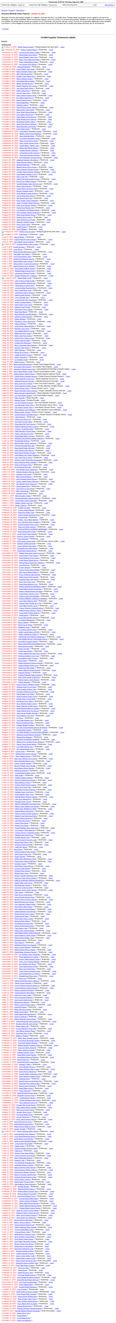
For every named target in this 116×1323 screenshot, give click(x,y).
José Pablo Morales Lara (25, 720)
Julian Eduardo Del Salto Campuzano (28, 1021)
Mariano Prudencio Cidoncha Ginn (27, 1213)
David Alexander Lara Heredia (26, 126)
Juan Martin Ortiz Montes (21, 254)
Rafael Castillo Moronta (22, 295)
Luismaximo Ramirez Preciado (25, 273)
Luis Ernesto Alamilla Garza (27, 629)
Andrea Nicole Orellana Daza (27, 1296)
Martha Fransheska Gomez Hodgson (27, 981)
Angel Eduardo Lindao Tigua (24, 794)
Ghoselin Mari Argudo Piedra (25, 1105)
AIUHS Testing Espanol (25, 47)
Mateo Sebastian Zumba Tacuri (27, 706)
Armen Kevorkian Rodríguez (23, 997)
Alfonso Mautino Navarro (24, 79)
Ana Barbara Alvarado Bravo (24, 923)
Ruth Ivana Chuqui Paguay (25, 1110)
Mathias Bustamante (21, 770)
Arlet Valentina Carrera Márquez (25, 410)
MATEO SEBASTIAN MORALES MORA (32, 586)
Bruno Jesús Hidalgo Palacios (26, 181)
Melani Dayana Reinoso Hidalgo (25, 950)
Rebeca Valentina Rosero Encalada (30, 591)
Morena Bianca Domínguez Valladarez (31, 563)
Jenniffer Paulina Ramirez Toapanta (28, 172)
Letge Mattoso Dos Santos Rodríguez (27, 455)
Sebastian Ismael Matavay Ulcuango (29, 735)
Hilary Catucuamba (22, 491)
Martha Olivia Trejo (23, 1313)
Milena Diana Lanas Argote (25, 110)
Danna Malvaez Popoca (23, 782)
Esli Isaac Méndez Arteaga (27, 1275)
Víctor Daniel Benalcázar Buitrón (25, 1136)
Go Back (6, 29)
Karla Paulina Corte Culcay (23, 305)
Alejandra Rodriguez (23, 165)
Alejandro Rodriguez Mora (24, 1251)
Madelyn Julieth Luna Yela (23, 503)
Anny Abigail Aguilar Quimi (25, 749)
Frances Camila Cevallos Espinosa (26, 813)
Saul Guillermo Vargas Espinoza (25, 1184)
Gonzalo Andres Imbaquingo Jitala (30, 1074)
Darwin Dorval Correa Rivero (23, 1246)
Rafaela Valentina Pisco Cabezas (26, 276)
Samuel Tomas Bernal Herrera (26, 744)
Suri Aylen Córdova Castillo (24, 888)
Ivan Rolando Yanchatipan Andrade (28, 210)
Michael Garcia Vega (21, 873)
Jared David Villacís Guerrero (24, 293)
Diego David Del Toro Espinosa (25, 424)
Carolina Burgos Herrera (27, 1098)
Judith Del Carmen (21, 847)
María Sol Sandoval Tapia (25, 723)
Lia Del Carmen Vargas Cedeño (29, 52)
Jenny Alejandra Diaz (22, 297)
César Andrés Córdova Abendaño (26, 500)
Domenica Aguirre (20, 864)
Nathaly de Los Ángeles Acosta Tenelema (30, 742)
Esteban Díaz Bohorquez (23, 343)
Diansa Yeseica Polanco (22, 1222)
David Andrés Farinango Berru (24, 1182)
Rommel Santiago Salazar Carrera (26, 1148)
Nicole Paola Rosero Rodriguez (26, 124)
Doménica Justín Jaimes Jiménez (26, 890)
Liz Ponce (20, 718)
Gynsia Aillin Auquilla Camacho (28, 618)
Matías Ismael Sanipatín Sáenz (24, 1005)
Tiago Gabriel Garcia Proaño (28, 966)
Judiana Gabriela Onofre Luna (28, 665)
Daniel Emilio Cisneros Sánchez (26, 107)
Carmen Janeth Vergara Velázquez (27, 481)
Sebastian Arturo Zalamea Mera (29, 1083)
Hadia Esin (18, 1151)
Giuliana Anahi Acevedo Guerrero (25, 239)
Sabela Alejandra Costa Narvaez (25, 911)
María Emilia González (25, 646)
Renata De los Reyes (22, 352)
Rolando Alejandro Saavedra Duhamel (29, 1308)
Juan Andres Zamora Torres (24, 407)
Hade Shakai (19, 775)
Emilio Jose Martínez (24, 1320)
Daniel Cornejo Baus (21, 1012)
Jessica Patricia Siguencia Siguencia (27, 985)
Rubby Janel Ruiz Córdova (23, 336)
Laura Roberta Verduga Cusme (27, 174)
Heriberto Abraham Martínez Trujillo (27, 472)
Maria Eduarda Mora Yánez (27, 532)
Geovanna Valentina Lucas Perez (27, 692)
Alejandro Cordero (25, 1064)
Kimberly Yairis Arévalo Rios (25, 76)
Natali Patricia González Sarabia (27, 1292)
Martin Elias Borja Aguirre (22, 1009)
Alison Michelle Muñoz (26, 136)
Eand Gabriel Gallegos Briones (25, 268)
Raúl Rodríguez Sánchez (23, 885)
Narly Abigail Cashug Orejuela (24, 242)
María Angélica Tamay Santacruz (25, 443)
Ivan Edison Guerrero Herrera (27, 641)
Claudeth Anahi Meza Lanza (28, 976)
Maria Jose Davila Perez (27, 969)
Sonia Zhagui (18, 849)
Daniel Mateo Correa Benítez (23, 1139)
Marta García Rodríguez (24, 477)
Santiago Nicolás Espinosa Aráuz (25, 1177)
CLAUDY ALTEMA (24, 508)
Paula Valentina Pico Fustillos (29, 957)
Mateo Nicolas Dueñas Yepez (24, 938)
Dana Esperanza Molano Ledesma (25, 1170)
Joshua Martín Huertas (24, 730)
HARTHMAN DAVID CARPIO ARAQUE (27, 933)
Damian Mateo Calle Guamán (23, 261)
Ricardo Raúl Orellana (22, 441)
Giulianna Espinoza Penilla (24, 845)
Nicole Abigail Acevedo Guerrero (27, 193)
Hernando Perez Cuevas (23, 802)
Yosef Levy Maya (23, 1268)
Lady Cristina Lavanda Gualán (25, 281)
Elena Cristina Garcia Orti (23, 818)
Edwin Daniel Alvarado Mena (23, 1124)
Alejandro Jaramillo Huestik (25, 222)
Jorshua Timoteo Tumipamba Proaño (27, 833)
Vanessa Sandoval (20, 1017)
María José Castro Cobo (23, 787)
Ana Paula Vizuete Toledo (23, 422)
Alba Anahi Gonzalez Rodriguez (25, 790)
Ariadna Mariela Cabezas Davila (24, 374)
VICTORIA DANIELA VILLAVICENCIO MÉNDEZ (32, 732)
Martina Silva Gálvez (22, 825)
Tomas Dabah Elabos (26, 1284)
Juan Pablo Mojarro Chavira (25, 1265)
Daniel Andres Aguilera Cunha (25, 1258)
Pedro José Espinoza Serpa (28, 141)
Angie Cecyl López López (23, 995)
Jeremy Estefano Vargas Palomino (28, 203)
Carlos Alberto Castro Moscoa (26, 117)
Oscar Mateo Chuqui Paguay (23, 1239)
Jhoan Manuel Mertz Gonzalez (26, 1294)
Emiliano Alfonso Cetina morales (27, 244)
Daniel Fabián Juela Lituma (23, 883)
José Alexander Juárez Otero (24, 405)
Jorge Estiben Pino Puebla (23, 1143)
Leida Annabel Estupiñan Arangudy (28, 1277)
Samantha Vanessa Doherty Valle (27, 1263)
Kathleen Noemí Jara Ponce (24, 792)
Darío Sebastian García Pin (28, 1103)
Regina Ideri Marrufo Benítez (28, 148)
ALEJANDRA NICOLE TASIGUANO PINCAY (33, 639)
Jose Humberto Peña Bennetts (24, 1163)
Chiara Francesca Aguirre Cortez (29, 971)
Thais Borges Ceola (21, 928)
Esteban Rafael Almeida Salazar (25, 785)
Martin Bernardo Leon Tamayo (24, 902)
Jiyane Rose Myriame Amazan (29, 155)
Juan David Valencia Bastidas (27, 1043)
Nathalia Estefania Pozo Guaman (25, 945)
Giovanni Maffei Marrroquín (28, 1287)
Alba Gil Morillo (19, 237)
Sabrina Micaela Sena (24, 1306)
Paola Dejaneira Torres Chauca (29, 558)
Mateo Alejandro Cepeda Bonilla (25, 393)
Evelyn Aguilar (22, 517)
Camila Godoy (20, 751)
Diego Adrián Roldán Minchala (24, 448)
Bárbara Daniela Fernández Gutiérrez (30, 1045)
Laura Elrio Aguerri (20, 1007)
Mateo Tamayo (19, 362)
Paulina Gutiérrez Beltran (29, 50)
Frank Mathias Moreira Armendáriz (30, 589)
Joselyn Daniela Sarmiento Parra (29, 515)
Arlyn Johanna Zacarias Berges (25, 909)
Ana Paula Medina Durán (24, 1114)
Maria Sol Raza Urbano (22, 921)
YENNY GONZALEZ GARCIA (28, 634)
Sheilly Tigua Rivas (21, 357)
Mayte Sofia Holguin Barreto (23, 364)
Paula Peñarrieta (22, 539)
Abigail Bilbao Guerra (26, 1088)
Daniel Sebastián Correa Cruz (24, 379)
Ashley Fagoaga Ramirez (23, 302)
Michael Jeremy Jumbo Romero (28, 680)
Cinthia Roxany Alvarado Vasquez (26, 376)
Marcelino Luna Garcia (22, 328)
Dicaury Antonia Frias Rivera (23, 1244)
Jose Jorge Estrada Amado (28, 1282)
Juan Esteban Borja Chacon (26, 196)
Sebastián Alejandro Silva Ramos (27, 160)
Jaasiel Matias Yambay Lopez (29, 146)
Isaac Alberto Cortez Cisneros (28, 658)
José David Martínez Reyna (26, 1196)
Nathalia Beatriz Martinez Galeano (26, 797)
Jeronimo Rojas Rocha (23, 1112)
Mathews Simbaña (22, 1036)
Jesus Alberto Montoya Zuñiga (27, 1304)
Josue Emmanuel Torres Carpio (28, 524)
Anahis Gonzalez (23, 649)
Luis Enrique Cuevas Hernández (29, 954)
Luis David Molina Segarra (23, 395)
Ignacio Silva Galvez (22, 823)
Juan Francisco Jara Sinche (25, 489)
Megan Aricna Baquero (21, 1002)
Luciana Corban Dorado (22, 868)
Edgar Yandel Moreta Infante (28, 62)
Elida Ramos (23, 234)
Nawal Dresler (22, 1270)
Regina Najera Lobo (22, 1026)
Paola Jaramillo (20, 398)
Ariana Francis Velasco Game (24, 338)
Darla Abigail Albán (22, 103)
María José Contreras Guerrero (26, 1215)
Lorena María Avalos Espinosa (29, 153)
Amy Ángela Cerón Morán (27, 964)
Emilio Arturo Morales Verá (25, 208)
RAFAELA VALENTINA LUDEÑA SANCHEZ (29, 438)
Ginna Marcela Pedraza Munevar (28, 1280)
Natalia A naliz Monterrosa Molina (26, 816)
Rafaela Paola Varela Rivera (24, 835)
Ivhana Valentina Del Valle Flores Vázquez (32, 653)
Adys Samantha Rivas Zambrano (29, 522)
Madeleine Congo (24, 627)
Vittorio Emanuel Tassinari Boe (25, 1155)
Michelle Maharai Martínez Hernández (27, 1311)
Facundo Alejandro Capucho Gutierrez (27, 498)
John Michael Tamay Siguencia (26, 484)
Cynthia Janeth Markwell (26, 510)
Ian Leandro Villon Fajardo (22, 367)
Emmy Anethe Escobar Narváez (29, 575)
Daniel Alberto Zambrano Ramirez (26, 952)
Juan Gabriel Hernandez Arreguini (25, 1241)
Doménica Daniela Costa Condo (28, 656)
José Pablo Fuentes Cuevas (28, 606)
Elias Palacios (19, 942)
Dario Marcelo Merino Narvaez (24, 768)
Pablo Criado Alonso (23, 91)
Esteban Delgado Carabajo (25, 725)
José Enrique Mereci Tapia (22, 256)
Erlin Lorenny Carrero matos (26, 541)
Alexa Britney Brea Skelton (23, 907)
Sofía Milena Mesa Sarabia (25, 81)
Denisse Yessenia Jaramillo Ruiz (25, 1175)
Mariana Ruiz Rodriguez (24, 737)
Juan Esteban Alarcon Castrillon (29, 974)
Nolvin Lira (22, 978)
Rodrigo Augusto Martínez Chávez (30, 610)
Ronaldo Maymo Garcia (24, 217)
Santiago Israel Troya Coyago (26, 687)
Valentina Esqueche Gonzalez (24, 381)
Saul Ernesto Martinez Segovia (24, 1172)
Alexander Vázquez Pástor (26, 1095)
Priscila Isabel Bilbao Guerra (24, 1230)
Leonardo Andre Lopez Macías (29, 579)
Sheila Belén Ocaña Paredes (26, 1055)
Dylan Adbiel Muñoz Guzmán (24, 436)
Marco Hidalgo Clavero (23, 756)
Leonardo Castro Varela (23, 474)
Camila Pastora (22, 227)
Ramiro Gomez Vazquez (23, 412)
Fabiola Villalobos (20, 324)
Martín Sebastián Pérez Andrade (25, 1227)
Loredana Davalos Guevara (25, 1253)
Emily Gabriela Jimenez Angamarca (28, 212)
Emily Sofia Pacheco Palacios (26, 1119)
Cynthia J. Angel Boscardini (24, 429)
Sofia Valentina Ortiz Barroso (24, 450)
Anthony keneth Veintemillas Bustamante (28, 460)
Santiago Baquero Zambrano (28, 150)
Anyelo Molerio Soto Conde (25, 69)
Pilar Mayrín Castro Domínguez (25, 321)
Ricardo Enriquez (19, 247)
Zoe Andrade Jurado (21, 360)
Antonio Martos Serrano (22, 1179)
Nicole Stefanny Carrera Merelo (24, 1237)
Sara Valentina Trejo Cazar (25, 716)
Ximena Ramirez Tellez (22, 1232)
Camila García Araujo (25, 651)
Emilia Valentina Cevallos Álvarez (26, 386)
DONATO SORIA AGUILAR (26, 543)
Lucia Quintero (22, 1289)
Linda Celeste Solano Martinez (25, 326)
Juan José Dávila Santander (27, 1048)
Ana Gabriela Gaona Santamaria (26, 469)
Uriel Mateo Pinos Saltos (25, 701)
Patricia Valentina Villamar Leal (25, 283)
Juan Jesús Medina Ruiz (23, 799)
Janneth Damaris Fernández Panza (26, 414)
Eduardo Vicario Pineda (22, 307)
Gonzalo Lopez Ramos (22, 348)
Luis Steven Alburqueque (26, 620)
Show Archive (109, 5)
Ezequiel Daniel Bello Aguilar (28, 1198)
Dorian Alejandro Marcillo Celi (24, 1225)
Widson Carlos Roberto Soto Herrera (27, 806)
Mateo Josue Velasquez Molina (29, 60)
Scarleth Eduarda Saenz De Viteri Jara (29, 184)
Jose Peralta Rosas (23, 1318)
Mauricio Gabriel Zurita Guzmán (25, 780)
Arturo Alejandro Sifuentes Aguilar (28, 169)
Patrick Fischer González (23, 983)
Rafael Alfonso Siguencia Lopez (24, 1234)
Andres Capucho (20, 505)
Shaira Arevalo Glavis (22, 916)
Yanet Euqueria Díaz (23, 486)
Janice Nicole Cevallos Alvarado (27, 713)
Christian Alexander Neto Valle (24, 446)
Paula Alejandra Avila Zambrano (24, 1134)
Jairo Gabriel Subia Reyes (25, 114)
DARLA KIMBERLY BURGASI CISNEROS (33, 598)
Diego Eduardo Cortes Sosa (28, 57)
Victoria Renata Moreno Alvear (25, 897)
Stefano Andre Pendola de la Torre (30, 603)
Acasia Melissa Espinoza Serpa (27, 189)
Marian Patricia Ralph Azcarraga (24, 1126)
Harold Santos (23, 615)
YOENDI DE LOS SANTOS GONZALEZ (31, 637)
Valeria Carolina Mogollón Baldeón (25, 1141)
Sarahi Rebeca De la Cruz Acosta (28, 711)
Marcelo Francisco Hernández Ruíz (30, 1081)
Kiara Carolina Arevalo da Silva (26, 1261)
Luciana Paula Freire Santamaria (25, 300)
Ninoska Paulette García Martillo (25, 766)
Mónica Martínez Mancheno (23, 1220)
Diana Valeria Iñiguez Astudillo (26, 1107)
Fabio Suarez (19, 892)
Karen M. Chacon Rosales (25, 536)
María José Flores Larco (27, 582)
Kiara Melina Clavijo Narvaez (24, 866)
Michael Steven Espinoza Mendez (26, 899)
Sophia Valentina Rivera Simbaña (29, 670)
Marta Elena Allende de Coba (24, 1249)
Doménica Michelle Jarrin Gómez (27, 1024)
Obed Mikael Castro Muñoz (28, 55)
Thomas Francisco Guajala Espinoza (31, 608)
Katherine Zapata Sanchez (23, 317)
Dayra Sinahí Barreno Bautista (26, 112)
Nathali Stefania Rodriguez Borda (30, 1206)
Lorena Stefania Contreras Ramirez (26, 988)
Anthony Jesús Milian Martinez (28, 520)
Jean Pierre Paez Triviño (24, 1033)
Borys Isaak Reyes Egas (23, 290)
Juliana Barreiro (20, 417)
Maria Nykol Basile (21, 312)
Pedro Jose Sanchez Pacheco (26, 205)
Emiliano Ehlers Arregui (22, 871)
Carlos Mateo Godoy (23, 129)
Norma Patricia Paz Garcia (23, 1122)
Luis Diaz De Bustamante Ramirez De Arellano (32, 727)
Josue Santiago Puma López (26, 546)
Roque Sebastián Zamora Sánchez (26, 391)
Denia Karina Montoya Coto (28, 584)
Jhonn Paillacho (22, 229)
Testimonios (20, 10)
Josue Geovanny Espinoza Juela (26, 840)
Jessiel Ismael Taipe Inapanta (27, 534)
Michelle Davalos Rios (22, 837)
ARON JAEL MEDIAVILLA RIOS (25, 809)
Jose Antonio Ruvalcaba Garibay (29, 1040)
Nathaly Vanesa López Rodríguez (30, 134)
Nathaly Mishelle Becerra (24, 83)
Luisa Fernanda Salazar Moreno (26, 479)
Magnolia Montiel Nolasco (26, 1189)
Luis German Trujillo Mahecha (25, 830)
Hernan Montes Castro (22, 388)
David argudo (22, 661)
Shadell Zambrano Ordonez (24, 778)
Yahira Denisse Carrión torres (24, 285)
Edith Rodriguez (20, 350)
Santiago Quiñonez (24, 673)
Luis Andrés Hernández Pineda (29, 138)
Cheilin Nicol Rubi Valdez (26, 668)
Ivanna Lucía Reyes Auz (23, 419)
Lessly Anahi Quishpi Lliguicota (29, 613)
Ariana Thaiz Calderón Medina (24, 931)
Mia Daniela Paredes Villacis (25, 122)
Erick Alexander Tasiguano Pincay (30, 157)
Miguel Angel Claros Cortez (24, 842)
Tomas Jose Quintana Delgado (29, 962)
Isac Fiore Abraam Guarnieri (24, 403)
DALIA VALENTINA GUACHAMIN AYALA (31, 644)
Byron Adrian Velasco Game (24, 919)
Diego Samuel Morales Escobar (25, 453)
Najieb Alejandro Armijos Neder (27, 1093)
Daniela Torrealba (20, 1129)
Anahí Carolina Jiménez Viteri (26, 689)
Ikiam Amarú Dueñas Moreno (26, 215)
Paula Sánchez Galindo (24, 162)
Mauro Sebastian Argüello (26, 1050)
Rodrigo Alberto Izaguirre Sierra (28, 1191)
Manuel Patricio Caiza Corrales (27, 167)
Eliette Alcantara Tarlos (25, 1273)
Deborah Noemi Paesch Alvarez (26, 754)
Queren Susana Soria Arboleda (29, 570)
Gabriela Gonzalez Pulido (25, 1052)
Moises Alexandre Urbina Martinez (26, 345)
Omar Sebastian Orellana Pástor (29, 1076)
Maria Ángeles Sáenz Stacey (27, 1299)
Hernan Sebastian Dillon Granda (27, 1131)
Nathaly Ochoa (20, 1146)
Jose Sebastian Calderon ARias (25, 904)
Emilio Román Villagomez (27, 1071)
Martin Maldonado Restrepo (23, 1158)
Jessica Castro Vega (23, 93)
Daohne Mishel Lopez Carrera (24, 914)
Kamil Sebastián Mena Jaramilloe (26, 462)
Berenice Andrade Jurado (25, 191)
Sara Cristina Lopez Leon (23, 854)
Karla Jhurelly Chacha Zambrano (27, 200)
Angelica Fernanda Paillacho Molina (30, 675)
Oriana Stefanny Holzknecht (24, 811)
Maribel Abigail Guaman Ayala (25, 271)
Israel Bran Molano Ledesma (23, 1165)
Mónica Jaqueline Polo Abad (24, 990)
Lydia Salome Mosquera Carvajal (30, 131)
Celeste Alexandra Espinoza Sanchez (30, 663)
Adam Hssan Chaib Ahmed (23, 895)
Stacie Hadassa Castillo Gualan (25, 935)
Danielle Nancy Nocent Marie (26, 699)
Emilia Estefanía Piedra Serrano (25, 852)
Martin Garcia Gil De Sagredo (28, 577)
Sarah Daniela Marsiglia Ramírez (25, 1014)
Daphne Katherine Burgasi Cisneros (26, 426)
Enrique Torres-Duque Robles (24, 1153)
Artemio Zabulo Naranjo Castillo (29, 959)
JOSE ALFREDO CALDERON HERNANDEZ (32, 529)
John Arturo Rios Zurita (22, 821)
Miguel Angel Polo (23, 1060)
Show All (4, 10)
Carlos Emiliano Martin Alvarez (27, 1301)
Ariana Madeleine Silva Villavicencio (27, 828)
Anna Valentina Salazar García (27, 704)
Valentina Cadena (22, 105)
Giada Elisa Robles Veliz (26, 512)
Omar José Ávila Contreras (23, 383)
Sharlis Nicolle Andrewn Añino (24, 926)
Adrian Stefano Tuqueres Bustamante (25, 264)
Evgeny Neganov (24, 567)
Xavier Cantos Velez (23, 224)
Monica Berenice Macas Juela (29, 1069)
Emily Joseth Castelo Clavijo (28, 143)
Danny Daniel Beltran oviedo (23, 371)
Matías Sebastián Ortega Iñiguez (25, 1019)
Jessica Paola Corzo (23, 1117)
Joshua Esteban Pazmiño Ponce (25, 288)
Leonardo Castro (21, 493)
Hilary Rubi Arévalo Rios (24, 74)
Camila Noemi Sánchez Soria (28, 594)
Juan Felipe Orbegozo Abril (28, 601)
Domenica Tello (19, 1160)
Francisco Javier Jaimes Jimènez (26, 878)
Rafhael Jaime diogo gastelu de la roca (32, 553)
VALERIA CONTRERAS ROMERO (28, 739)
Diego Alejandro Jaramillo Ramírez (26, 314)
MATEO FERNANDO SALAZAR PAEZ (27, 804)
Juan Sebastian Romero (27, 1067)
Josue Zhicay (17, 249)
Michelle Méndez (23, 1187)
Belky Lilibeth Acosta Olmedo (29, 1203)
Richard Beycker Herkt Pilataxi (27, 548)
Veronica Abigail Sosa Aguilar (26, 1194)
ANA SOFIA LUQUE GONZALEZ (29, 677)
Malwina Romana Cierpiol (23, 333)
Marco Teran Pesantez (24, 186)
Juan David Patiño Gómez (25, 88)
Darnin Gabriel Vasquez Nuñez (26, 95)
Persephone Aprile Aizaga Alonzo (28, 1062)
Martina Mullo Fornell (24, 278)
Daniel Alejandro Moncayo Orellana (28, 708)
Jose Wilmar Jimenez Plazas (25, 1031)
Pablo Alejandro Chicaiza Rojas (25, 431)
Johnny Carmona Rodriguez (28, 1201)
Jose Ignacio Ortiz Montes (27, 64)
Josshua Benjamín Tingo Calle (26, 1028)
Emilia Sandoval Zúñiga (22, 340)
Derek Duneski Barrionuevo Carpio (24, 252)
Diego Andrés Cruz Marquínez (26, 1218)
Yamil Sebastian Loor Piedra (26, 220)
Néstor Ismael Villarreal (22, 947)
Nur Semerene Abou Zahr (23, 467)
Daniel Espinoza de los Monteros (24, 266)
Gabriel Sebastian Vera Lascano (26, 86)
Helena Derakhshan (23, 67)
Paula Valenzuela (24, 1091)
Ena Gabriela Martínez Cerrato (25, 331)
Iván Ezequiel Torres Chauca (28, 555)
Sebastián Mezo (24, 1079)
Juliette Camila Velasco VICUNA (29, 632)
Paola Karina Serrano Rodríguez (25, 861)
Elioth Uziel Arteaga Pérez (23, 465)
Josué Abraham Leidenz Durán (25, 773)
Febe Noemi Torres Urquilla (23, 309)
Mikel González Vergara (23, 496)
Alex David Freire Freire (24, 198)
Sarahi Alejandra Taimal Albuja (25, 993)
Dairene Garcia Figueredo (27, 1086)
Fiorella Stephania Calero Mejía (29, 1100)
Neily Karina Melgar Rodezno (28, 572)
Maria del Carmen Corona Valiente (27, 1210)
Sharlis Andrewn (20, 856)
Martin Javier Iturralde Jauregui (28, 1038)
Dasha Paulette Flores (23, 100)
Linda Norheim (22, 1316)
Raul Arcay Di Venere (25, 625)
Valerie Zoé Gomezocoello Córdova (28, 179)
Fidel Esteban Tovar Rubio (25, 694)
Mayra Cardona (23, 622)
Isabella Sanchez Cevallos (23, 355)
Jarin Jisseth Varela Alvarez (23, 1000)
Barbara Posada (20, 400)
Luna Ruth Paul (24, 565)
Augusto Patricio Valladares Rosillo (28, 684)
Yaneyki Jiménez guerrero (22, 763)
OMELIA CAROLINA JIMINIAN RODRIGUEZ (29, 880)
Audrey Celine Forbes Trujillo (25, 1256)
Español (11, 10)
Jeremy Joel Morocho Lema (24, 434)
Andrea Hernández (24, 682)
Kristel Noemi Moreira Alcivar (26, 551)
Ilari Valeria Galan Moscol (24, 98)
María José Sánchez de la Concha (25, 759)
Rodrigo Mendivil (20, 319)
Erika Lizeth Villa (22, 177)
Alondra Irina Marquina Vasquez (23, 259)
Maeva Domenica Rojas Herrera (24, 1167)
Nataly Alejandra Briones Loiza (24, 761)
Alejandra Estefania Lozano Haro (24, 369)
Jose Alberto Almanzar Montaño (27, 1057)
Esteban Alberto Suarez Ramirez (30, 1208)
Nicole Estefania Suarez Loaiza (27, 696)
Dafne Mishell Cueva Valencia (26, 119)
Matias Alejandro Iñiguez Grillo (26, 71)
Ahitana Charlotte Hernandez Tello (26, 876)
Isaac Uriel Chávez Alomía (23, 457)
